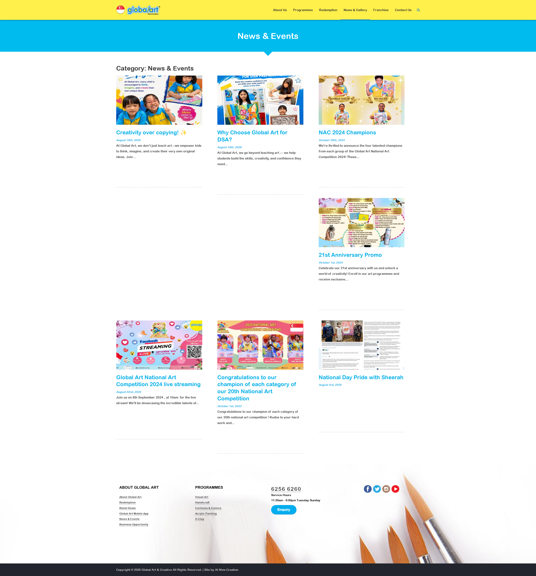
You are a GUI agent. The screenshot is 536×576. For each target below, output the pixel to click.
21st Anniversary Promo (350, 255)
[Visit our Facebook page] (368, 489)
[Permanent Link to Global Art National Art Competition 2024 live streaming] (159, 344)
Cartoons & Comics (208, 508)
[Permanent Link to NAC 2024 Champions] (362, 100)
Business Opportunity (133, 524)
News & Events (129, 519)
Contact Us (403, 10)
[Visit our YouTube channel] (396, 489)
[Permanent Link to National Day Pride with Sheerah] (362, 344)
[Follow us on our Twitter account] (377, 489)
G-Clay (199, 519)
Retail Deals (127, 508)
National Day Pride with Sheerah (361, 377)
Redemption (328, 10)
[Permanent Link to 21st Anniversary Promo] (362, 222)
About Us (280, 10)
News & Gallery (355, 10)
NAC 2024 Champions (347, 132)
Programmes (303, 10)
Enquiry (283, 509)
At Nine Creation (226, 569)
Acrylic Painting (206, 513)
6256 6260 (286, 489)
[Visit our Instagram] (386, 489)
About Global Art (130, 497)
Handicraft (202, 502)
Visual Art (201, 497)
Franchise (381, 10)
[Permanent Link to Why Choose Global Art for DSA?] (260, 100)
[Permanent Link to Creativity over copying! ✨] (159, 100)
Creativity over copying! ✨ (151, 132)
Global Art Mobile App (133, 513)
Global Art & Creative (157, 569)
